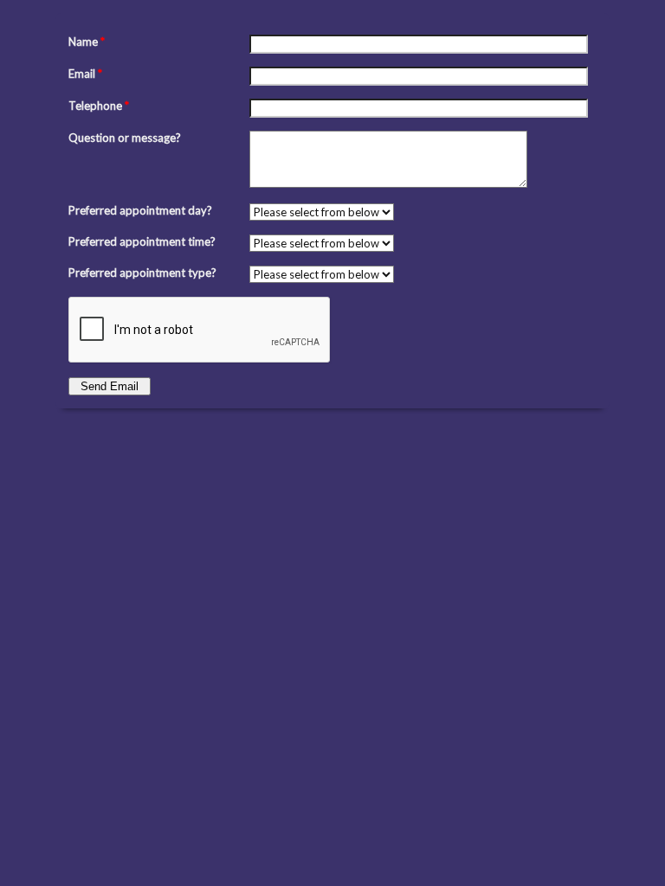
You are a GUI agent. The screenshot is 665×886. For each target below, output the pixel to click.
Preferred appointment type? (142, 272)
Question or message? (124, 137)
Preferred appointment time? (142, 241)
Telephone (98, 105)
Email (85, 73)
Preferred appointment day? (140, 210)
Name (86, 41)
